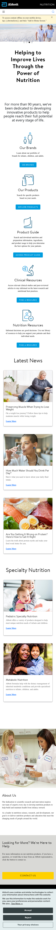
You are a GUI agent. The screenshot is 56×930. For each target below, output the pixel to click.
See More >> (17, 904)
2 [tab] (26, 42)
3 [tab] (29, 42)
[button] (53, 12)
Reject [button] (28, 918)
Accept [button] (28, 910)
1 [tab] (24, 42)
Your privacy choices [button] (28, 925)
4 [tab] (32, 42)
